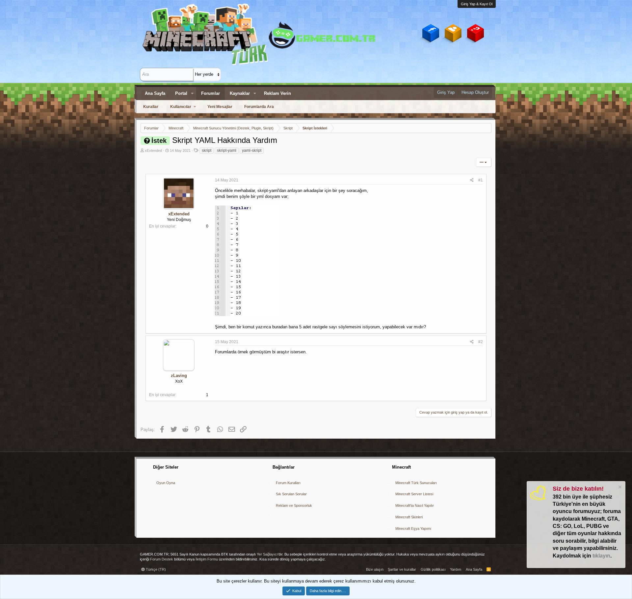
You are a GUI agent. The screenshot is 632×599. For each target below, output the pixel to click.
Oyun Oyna (165, 483)
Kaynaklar (240, 93)
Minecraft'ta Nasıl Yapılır (414, 505)
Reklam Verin (277, 93)
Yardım (455, 569)
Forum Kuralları (288, 483)
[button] (192, 93)
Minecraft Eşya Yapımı (413, 529)
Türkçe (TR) (155, 569)
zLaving (179, 375)
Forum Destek (161, 559)
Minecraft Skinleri (409, 517)
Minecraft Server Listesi (414, 494)
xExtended (153, 150)
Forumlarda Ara (259, 106)
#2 (480, 342)
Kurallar (150, 106)
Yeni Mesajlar (219, 106)
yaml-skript (251, 150)
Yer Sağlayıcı (267, 554)
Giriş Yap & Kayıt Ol (476, 4)
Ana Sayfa (155, 93)
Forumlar (210, 93)
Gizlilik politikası (433, 569)
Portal (181, 93)
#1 (480, 180)
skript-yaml (226, 150)
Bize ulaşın (374, 569)
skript (206, 150)
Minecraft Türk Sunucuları (416, 483)
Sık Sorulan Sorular (291, 494)
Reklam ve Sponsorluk (294, 505)
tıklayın (601, 555)
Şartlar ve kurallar (402, 569)
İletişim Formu (207, 559)
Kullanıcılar (180, 106)
